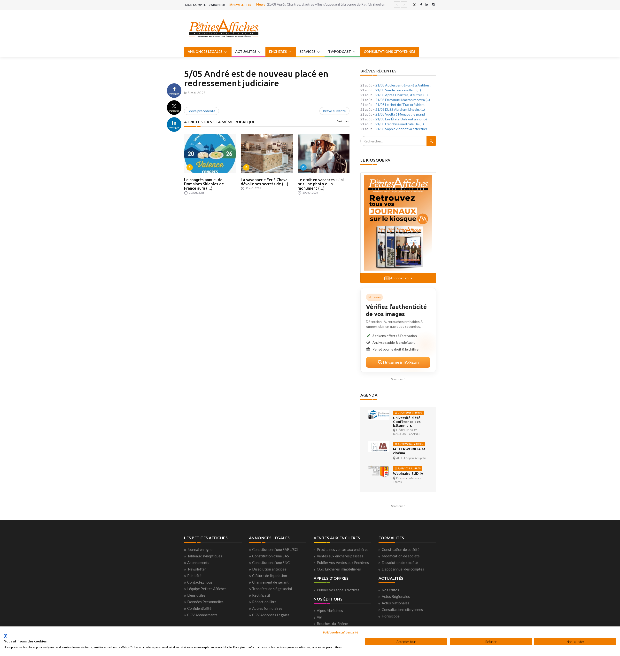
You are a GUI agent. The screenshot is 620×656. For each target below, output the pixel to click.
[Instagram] (433, 4)
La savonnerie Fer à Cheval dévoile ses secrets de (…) (265, 182)
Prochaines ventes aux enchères (342, 549)
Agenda (368, 395)
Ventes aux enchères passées (340, 556)
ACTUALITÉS (246, 51)
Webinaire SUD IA (408, 473)
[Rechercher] (431, 141)
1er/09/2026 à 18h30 (410, 444)
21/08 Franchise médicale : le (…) (399, 124)
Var (319, 617)
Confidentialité (199, 608)
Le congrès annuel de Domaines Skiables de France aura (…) (204, 184)
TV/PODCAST (340, 51)
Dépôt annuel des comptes (403, 569)
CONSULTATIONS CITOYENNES (389, 51)
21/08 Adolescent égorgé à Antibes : (403, 85)
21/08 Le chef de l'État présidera (400, 104)
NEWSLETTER (241, 4)
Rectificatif (261, 595)
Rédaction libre (264, 602)
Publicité (194, 575)
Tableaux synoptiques (204, 556)
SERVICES (308, 51)
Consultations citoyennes (402, 609)
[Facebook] (421, 4)
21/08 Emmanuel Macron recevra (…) (402, 100)
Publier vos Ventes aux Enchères (343, 562)
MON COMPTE (195, 4)
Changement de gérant (270, 582)
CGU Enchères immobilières (339, 569)
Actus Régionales (396, 596)
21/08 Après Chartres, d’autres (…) (401, 95)
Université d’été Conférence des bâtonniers (406, 422)
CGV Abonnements (202, 615)
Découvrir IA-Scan (400, 362)
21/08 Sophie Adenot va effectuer (401, 129)
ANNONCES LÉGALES (205, 51)
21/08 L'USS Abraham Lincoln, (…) (400, 109)
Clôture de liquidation (269, 575)
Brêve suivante (334, 111)
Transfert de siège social (272, 588)
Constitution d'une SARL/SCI (275, 549)
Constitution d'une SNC (271, 562)
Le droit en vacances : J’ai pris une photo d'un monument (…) (321, 184)
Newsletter (197, 569)
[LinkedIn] (427, 4)
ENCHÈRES (278, 51)
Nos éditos (390, 590)
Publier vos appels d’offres (338, 590)
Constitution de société (400, 549)
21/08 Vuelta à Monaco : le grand (400, 114)
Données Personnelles (205, 602)
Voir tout (343, 121)
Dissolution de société (400, 562)
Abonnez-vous (400, 278)
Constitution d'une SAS (270, 556)
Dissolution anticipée (269, 569)
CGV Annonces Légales (270, 615)
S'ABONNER (217, 4)
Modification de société (401, 556)
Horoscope (391, 616)
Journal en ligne (199, 549)
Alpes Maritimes (330, 610)
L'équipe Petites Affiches (206, 588)
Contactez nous (199, 582)
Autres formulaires (267, 608)
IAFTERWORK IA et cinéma (409, 451)
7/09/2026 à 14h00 (408, 468)
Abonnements (198, 562)
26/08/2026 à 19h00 (409, 412)
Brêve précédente (201, 111)
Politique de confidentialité (340, 632)
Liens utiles (196, 595)
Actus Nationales (395, 603)
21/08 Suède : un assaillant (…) (398, 90)
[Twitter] (414, 4)
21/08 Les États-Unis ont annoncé (401, 119)
